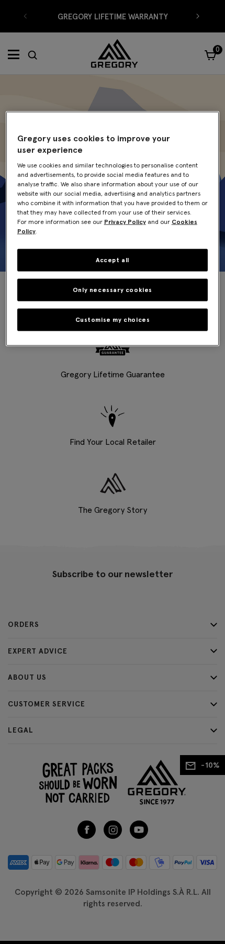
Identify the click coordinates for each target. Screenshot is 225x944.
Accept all (112, 260)
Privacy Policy (125, 222)
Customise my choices (112, 319)
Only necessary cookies (112, 290)
